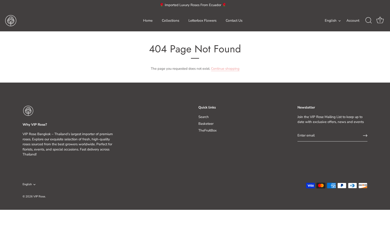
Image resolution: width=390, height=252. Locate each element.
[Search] (369, 20)
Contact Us (234, 20)
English (331, 20)
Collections (170, 20)
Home (148, 20)
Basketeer (206, 123)
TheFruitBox (207, 130)
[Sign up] (365, 135)
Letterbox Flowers (202, 20)
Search (203, 117)
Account (352, 20)
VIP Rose (39, 196)
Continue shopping (225, 68)
